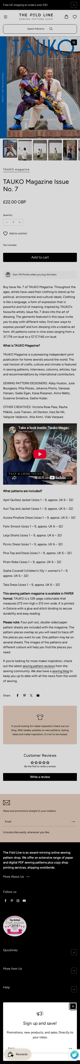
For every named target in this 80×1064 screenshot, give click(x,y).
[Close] (73, 1006)
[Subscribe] (70, 1048)
